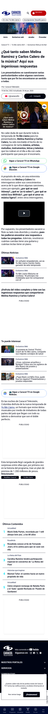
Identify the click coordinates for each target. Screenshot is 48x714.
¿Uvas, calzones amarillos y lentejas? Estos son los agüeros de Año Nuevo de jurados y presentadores (31, 365)
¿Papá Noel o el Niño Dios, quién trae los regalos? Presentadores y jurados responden (30, 379)
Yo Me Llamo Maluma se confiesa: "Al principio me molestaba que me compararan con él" (30, 277)
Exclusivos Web (22, 258)
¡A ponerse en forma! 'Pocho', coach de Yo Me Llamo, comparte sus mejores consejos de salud (31, 351)
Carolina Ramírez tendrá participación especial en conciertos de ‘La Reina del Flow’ (25, 562)
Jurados (31, 37)
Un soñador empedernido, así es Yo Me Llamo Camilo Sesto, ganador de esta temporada (30, 263)
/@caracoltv (13, 96)
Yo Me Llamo (8, 407)
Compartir (37, 96)
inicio (5, 37)
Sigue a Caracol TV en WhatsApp (24, 161)
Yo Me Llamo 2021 (18, 45)
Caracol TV (5, 45)
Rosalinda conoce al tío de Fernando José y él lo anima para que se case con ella (25, 547)
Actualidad (11, 528)
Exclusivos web (18, 37)
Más (43, 711)
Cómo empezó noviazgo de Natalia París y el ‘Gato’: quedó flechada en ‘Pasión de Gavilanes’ (26, 589)
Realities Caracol (10, 477)
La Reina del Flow (14, 555)
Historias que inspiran (16, 570)
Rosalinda (11, 540)
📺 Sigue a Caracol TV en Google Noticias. (24, 393)
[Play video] (24, 115)
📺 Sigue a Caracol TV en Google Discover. (24, 168)
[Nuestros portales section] (45, 662)
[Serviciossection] (45, 668)
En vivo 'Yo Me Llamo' (11, 20)
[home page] (11, 13)
